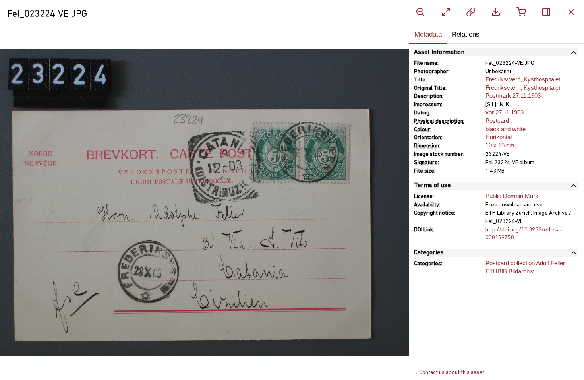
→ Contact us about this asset (448, 373)
